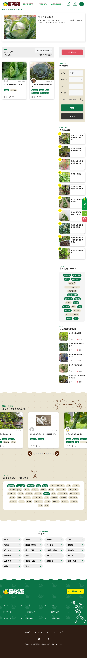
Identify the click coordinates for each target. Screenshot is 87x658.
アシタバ (56, 502)
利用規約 (30, 618)
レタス (21, 502)
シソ (40, 505)
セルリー (27, 498)
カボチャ (35, 490)
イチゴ (20, 494)
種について (35, 93)
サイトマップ (58, 632)
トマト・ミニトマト (72, 287)
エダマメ (29, 494)
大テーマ (64, 80)
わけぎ (29, 502)
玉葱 (46, 505)
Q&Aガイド (55, 612)
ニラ (46, 498)
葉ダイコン (38, 502)
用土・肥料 (20, 486)
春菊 (19, 498)
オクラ (43, 490)
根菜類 (77, 299)
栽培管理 (34, 90)
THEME (6, 475)
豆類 (79, 307)
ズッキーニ (11, 494)
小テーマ (64, 86)
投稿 (28, 605)
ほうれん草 (73, 498)
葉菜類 (6, 90)
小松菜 (12, 498)
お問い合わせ (75, 591)
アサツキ (54, 498)
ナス (73, 307)
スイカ (68, 303)
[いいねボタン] (4, 97)
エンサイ (65, 502)
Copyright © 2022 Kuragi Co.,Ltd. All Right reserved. (43, 644)
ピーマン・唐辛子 (72, 315)
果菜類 (67, 279)
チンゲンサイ (37, 498)
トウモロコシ (73, 490)
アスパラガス (62, 494)
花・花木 (66, 307)
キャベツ (13, 90)
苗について (76, 279)
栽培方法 (72, 283)
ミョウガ (13, 502)
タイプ (63, 73)
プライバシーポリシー (42, 632)
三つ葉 (47, 502)
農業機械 (11, 486)
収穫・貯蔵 (76, 275)
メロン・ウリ (61, 490)
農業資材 (68, 311)
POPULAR (63, 128)
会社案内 (27, 632)
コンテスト (64, 93)
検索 (72, 107)
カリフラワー (74, 494)
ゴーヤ (51, 490)
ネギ (53, 494)
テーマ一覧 (7, 612)
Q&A (52, 605)
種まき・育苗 (45, 93)
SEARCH (62, 63)
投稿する (73, 52)
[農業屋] (11, 4)
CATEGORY (43, 531)
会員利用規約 (55, 618)
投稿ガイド (31, 612)
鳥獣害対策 (72, 291)
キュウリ (77, 311)
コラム (5, 605)
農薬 (47, 90)
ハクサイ (63, 498)
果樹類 (69, 318)
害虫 (75, 318)
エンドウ (38, 494)
